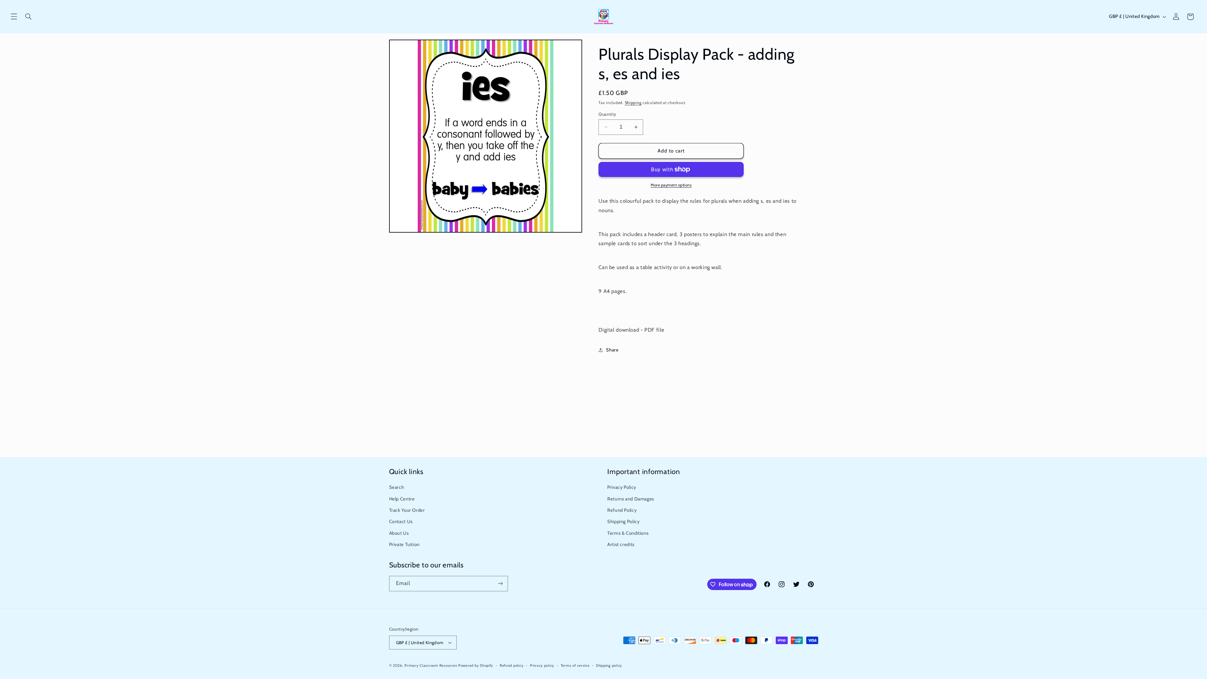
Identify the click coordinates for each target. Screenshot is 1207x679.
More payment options (671, 185)
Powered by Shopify (475, 665)
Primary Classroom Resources (431, 665)
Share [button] (612, 350)
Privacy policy (542, 665)
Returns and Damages (630, 499)
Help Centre (402, 499)
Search (396, 487)
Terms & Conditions (627, 533)
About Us (399, 533)
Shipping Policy (623, 521)
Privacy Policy (621, 487)
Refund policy (512, 665)
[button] (14, 16)
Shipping (633, 102)
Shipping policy (609, 665)
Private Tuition (404, 544)
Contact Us (401, 521)
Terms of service (575, 665)
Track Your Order (407, 510)
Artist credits (621, 544)
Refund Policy (622, 510)
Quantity (607, 114)
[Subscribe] (500, 583)
